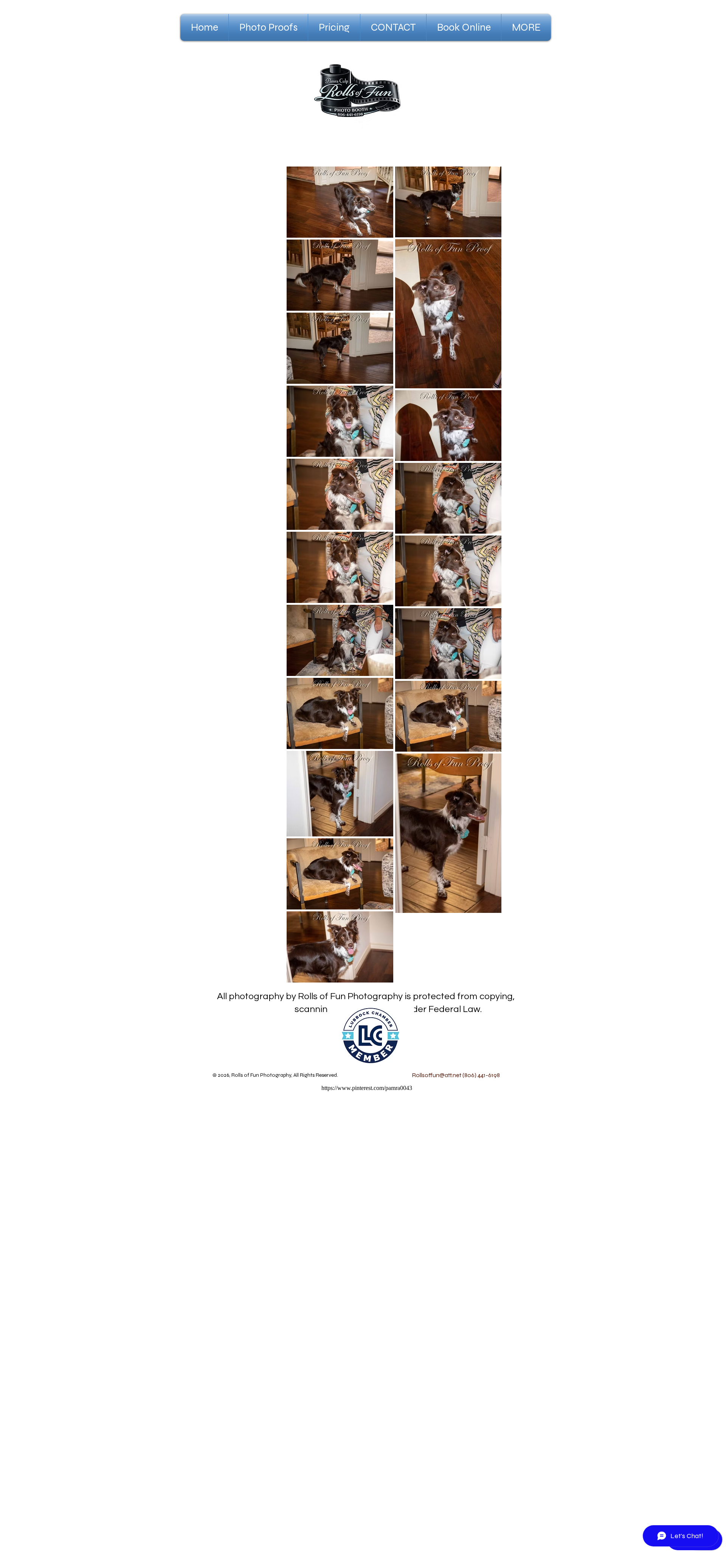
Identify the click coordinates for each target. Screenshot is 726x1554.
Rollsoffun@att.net (436, 1075)
